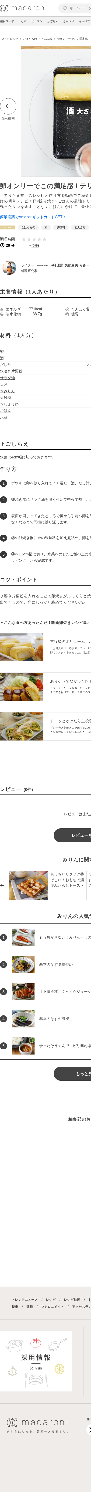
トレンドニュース (25, 1300)
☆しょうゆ (9, 404)
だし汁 (5, 365)
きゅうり (68, 21)
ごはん (5, 411)
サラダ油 (7, 378)
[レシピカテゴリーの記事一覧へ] (7, 227)
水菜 (3, 417)
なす (24, 21)
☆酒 (3, 384)
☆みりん (7, 391)
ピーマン (36, 21)
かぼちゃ (52, 21)
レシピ (51, 1300)
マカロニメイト (52, 1307)
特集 (15, 1307)
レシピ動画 (72, 1300)
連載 (29, 1307)
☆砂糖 (5, 398)
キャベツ (84, 21)
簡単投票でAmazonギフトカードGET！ (33, 217)
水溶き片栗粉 (11, 371)
